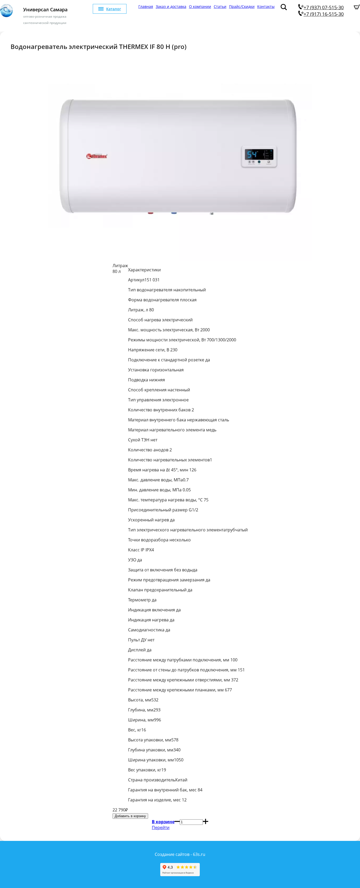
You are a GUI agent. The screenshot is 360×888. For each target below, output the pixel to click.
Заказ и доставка (171, 6)
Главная (145, 6)
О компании (200, 6)
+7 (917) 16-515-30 (324, 14)
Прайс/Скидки (242, 6)
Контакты (266, 6)
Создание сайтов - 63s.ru (180, 854)
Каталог (113, 8)
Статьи (220, 6)
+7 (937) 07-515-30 (324, 7)
